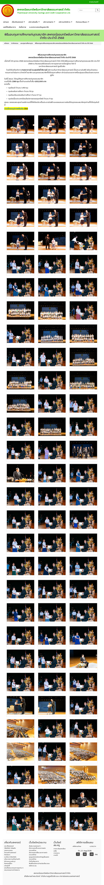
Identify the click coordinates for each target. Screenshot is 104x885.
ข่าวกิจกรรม (14, 43)
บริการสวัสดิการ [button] (64, 22)
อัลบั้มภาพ (22, 27)
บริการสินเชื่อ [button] (33, 22)
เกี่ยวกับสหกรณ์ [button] (17, 22)
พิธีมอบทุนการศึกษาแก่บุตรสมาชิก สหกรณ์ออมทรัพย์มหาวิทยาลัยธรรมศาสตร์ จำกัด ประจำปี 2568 (64, 43)
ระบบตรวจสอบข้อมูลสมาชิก (39, 27)
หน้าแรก (6, 22)
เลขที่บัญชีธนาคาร (9, 27)
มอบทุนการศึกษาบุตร (26, 43)
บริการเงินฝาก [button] (48, 22)
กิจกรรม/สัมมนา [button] (81, 22)
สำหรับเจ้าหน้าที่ (93, 2)
